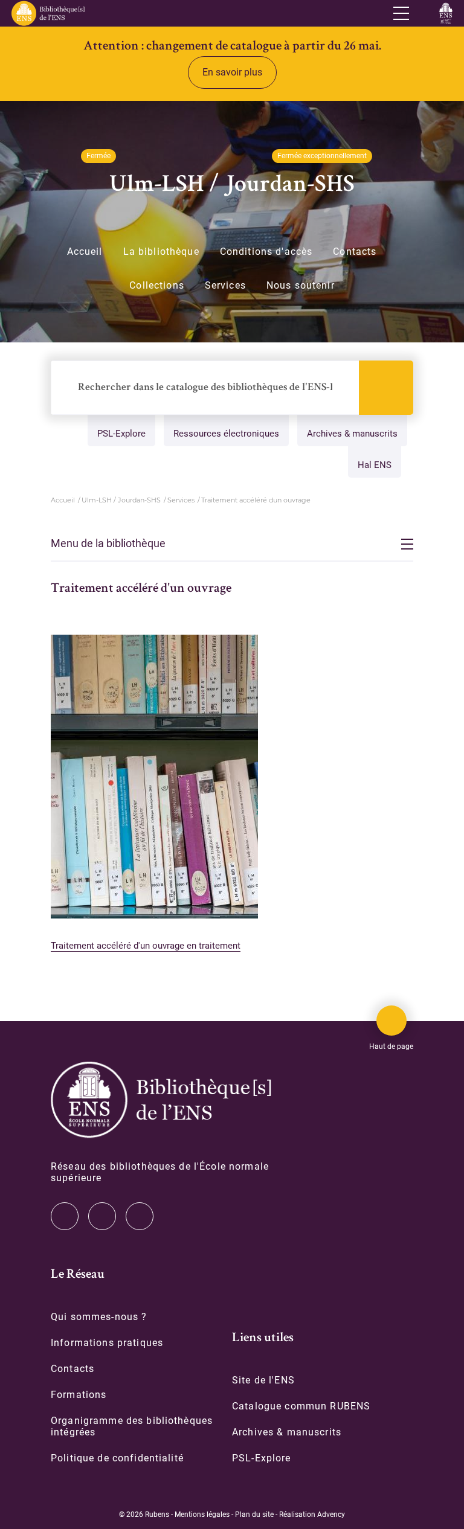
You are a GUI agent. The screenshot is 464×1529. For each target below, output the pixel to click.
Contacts (354, 252)
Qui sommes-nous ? (99, 1316)
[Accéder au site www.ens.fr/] (445, 13)
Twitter (65, 1216)
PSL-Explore (121, 433)
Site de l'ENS (263, 1380)
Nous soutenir (300, 285)
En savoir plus (232, 72)
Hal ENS (375, 465)
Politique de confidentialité (117, 1458)
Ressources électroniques (226, 433)
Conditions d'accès (266, 252)
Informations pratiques (107, 1342)
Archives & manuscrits (352, 433)
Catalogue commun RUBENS (301, 1406)
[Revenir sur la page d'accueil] (47, 13)
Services (225, 285)
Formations (78, 1394)
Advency (331, 1514)
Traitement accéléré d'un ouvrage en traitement (145, 945)
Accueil (85, 252)
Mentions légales (202, 1514)
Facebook (139, 1216)
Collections (156, 285)
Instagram (102, 1216)
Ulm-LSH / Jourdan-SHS (121, 500)
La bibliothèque (161, 252)
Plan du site (254, 1514)
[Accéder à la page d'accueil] (161, 1100)
